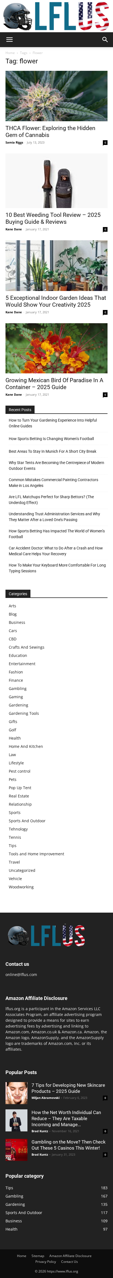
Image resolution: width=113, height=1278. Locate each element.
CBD (12, 638)
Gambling (18, 688)
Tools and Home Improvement (36, 853)
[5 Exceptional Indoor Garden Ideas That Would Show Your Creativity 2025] (56, 265)
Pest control (19, 771)
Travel (14, 862)
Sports (15, 812)
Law (12, 754)
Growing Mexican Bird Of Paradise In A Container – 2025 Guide (54, 383)
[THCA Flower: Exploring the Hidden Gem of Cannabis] (56, 96)
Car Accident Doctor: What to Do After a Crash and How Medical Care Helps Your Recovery (56, 551)
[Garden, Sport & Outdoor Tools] (56, 16)
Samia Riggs (14, 142)
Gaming (16, 696)
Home (10, 52)
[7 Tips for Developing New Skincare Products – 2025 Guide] (16, 1093)
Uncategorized (22, 870)
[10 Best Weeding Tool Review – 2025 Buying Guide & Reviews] (56, 180)
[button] (9, 39)
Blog (13, 614)
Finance (16, 680)
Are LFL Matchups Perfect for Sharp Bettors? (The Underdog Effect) (51, 500)
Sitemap (38, 1255)
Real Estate (19, 796)
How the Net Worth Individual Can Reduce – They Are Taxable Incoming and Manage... (66, 1118)
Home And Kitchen (26, 746)
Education (18, 655)
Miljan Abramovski (46, 1098)
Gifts (13, 721)
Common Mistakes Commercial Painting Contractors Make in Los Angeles (53, 483)
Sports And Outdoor (27, 820)
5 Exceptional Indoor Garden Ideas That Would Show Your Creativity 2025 (55, 301)
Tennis (15, 837)
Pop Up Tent (20, 787)
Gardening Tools (24, 713)
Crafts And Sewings (26, 647)
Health (15, 738)
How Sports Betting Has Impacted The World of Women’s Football (57, 534)
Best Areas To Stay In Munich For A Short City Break (52, 451)
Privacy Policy (45, 1261)
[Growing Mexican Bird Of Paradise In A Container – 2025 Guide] (56, 348)
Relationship (20, 804)
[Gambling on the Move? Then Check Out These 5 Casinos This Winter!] (16, 1150)
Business (17, 622)
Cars (13, 630)
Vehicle (15, 878)
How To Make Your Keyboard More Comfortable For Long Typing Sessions (57, 568)
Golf (12, 729)
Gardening (18, 705)
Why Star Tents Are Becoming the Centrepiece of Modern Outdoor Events (56, 465)
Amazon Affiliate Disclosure (70, 1255)
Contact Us (69, 1261)
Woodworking (21, 886)
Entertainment (22, 663)
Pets (12, 779)
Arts (12, 605)
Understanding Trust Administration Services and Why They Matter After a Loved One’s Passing (54, 517)
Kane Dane (13, 229)
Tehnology (18, 829)
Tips (12, 845)
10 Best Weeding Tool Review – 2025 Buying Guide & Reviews (53, 218)
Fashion (16, 672)
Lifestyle (16, 762)
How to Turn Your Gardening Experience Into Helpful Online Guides (53, 423)
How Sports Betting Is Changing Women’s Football (51, 438)
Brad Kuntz (40, 1131)
